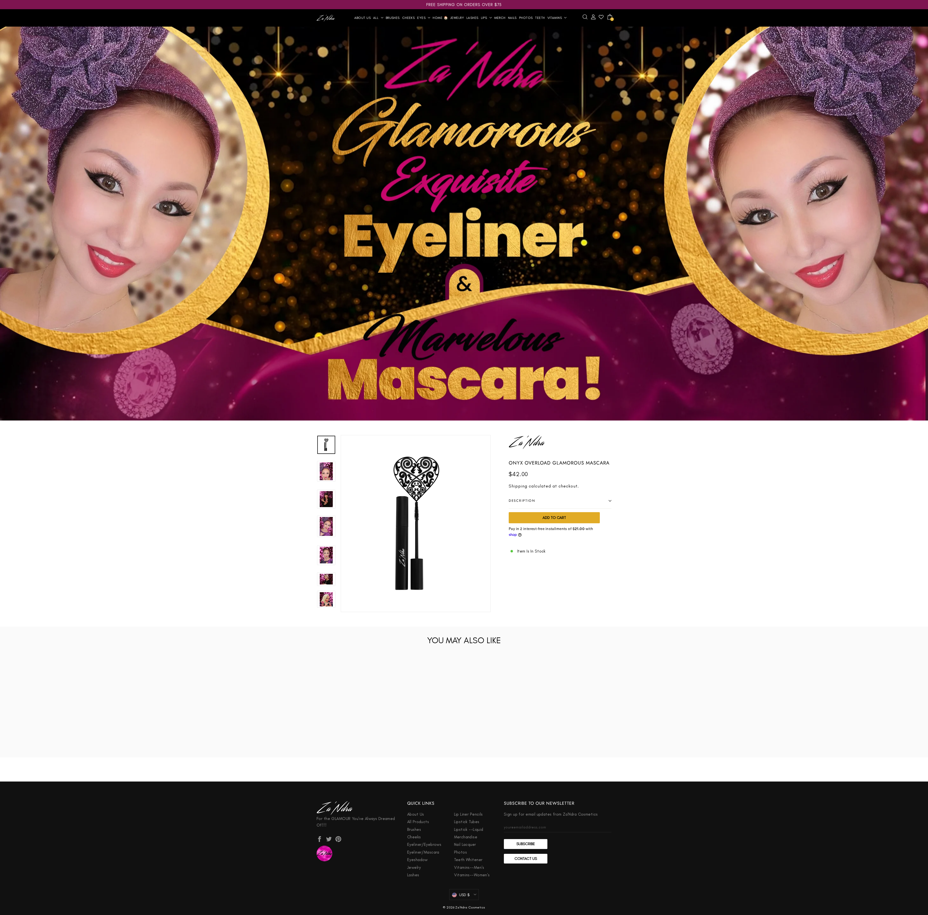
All (376, 18)
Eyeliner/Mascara (423, 852)
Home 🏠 (440, 18)
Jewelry (457, 18)
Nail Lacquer (465, 844)
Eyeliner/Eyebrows (424, 844)
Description (522, 500)
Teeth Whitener (468, 859)
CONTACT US (526, 858)
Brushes (393, 18)
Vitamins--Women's (472, 874)
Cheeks (408, 18)
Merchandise (466, 836)
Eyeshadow (417, 859)
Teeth (540, 18)
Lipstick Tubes (466, 821)
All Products (418, 821)
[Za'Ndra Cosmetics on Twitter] (329, 838)
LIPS (484, 18)
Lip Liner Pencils (468, 814)
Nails (512, 18)
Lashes (472, 18)
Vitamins (555, 18)
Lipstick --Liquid (468, 829)
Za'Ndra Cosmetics (470, 907)
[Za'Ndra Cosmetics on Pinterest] (338, 838)
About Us (362, 18)
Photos (526, 18)
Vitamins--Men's (469, 867)
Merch (500, 18)
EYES (422, 18)
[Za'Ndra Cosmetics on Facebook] (319, 838)
